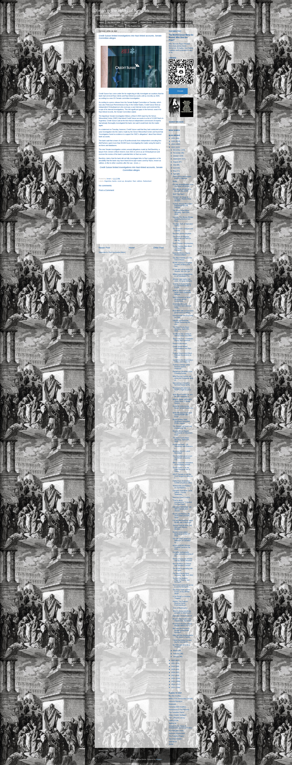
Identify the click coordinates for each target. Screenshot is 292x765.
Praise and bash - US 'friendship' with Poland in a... (183, 446)
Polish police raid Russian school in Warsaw (182, 177)
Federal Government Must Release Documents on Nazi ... (182, 355)
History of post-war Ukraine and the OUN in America (182, 559)
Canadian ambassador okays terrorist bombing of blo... (183, 554)
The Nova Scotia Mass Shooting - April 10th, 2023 (181, 439)
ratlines (139, 181)
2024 (173, 144)
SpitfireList (172, 723)
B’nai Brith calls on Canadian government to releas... (183, 311)
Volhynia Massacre (175, 701)
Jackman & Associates (177, 733)
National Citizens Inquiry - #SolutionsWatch (182, 254)
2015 (173, 681)
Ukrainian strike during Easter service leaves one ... (183, 408)
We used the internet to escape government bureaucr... (181, 630)
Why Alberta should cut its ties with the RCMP (182, 190)
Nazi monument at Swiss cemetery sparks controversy (181, 299)
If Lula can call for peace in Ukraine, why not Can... (182, 270)
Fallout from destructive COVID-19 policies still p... (183, 482)
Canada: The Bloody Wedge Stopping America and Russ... (183, 219)
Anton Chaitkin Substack (177, 715)
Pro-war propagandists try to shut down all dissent (183, 185)
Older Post (158, 247)
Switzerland (147, 181)
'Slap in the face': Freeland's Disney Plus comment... (183, 339)
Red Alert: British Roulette (182, 233)
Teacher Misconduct (106, 26)
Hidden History (146, 22)
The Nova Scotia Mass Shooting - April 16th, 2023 (181, 329)
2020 (173, 666)
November (177, 153)
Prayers (121, 26)
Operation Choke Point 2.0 (182, 616)
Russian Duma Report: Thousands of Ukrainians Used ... (182, 433)
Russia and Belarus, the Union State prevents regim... (181, 515)
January (176, 656)
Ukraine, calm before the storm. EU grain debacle (182, 280)
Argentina (107, 181)
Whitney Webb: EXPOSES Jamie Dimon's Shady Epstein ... (182, 401)
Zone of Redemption (180, 608)
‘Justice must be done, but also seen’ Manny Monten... (182, 527)
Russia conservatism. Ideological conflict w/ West (181, 534)
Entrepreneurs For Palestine (179, 709)
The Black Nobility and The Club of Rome (182, 258)
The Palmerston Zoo (183, 22)
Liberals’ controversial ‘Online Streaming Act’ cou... (181, 322)
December (177, 150)
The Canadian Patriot (176, 712)
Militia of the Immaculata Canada (181, 698)
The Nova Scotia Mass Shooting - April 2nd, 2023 (183, 574)
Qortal (171, 744)
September (177, 159)
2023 (173, 147)
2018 (173, 672)
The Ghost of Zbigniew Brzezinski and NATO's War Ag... (182, 238)
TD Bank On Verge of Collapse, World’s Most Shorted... (182, 199)
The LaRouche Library (177, 718)
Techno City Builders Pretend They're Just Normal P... (181, 580)
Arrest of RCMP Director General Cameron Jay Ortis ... (181, 547)
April (175, 174)
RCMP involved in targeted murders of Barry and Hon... (182, 264)
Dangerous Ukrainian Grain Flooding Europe (182, 372)
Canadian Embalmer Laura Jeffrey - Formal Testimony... (182, 492)
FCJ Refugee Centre (176, 730)
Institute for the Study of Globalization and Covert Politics (180, 727)
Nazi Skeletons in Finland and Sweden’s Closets (182, 564)
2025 (173, 141)
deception (128, 181)
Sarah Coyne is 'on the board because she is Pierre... (181, 469)
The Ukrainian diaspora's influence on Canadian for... (182, 540)
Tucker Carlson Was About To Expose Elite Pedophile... (182, 248)
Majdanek (172, 704)
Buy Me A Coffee (114, 22)
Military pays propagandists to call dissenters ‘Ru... (182, 275)
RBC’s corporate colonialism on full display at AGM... (183, 463)
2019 (173, 669)
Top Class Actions (175, 739)
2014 (173, 684)
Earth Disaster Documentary (183, 243)
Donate (180, 91)
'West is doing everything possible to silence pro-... (182, 612)
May (175, 171)
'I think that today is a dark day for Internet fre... (182, 641)
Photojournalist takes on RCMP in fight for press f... (182, 389)
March (175, 650)
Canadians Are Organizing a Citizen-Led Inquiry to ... (183, 361)
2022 (173, 660)
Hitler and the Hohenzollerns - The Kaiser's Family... (183, 636)
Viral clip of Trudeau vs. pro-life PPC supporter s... (183, 395)
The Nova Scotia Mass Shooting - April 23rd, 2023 (181, 212)
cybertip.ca (173, 741)
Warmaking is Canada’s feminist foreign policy (181, 384)
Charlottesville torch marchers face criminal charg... (182, 306)
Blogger (159, 759)
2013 (173, 687)
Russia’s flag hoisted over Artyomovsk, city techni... (182, 620)
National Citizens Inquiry (181, 497)
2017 (173, 675)
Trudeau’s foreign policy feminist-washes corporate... (181, 366)
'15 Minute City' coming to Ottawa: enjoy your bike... (183, 334)
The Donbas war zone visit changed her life (182, 427)
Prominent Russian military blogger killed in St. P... (182, 624)
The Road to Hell (134, 26)
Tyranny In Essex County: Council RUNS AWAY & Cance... (182, 285)
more (136, 163)
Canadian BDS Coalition (177, 707)
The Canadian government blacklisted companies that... (182, 458)
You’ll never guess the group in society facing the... (183, 586)
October (176, 156)
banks (114, 181)
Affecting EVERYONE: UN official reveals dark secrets (182, 509)
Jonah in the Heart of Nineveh (122, 10)
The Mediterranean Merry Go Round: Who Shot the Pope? (181, 37)
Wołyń (175, 181)
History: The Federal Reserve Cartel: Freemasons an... (180, 603)
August (176, 162)
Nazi (134, 181)
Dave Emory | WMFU (164, 22)
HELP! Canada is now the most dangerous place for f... (183, 476)
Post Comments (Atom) (117, 252)
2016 (173, 678)
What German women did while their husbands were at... (183, 378)
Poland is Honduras (180, 343)
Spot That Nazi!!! (179, 194)
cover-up (120, 181)
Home (101, 22)
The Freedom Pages (176, 736)
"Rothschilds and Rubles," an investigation (182, 487)
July (174, 165)
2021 (173, 663)
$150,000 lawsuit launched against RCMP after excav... (182, 414)
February (176, 654)
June (175, 168)
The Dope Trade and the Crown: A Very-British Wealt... (181, 591)
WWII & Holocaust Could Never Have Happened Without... (182, 292)
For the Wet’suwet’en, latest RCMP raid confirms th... (183, 521)
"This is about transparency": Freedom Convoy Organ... (182, 502)
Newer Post (104, 247)
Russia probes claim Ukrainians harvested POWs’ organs (181, 421)
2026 (173, 138)
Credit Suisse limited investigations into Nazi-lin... (182, 348)
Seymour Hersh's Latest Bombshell (181, 452)
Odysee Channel (130, 22)
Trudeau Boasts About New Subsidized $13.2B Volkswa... (182, 205)
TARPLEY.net (173, 720)
